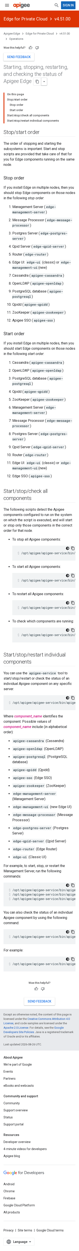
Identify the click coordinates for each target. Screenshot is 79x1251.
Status (8, 1117)
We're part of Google (18, 1064)
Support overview (16, 1110)
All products (12, 1212)
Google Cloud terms (50, 1230)
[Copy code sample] (72, 548)
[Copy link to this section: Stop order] (28, 178)
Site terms (25, 1230)
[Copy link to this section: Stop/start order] (44, 132)
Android (9, 1184)
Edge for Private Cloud (25, 19)
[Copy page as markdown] (37, 81)
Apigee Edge (12, 33)
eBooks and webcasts (19, 1085)
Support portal (13, 1124)
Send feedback (19, 57)
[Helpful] (30, 47)
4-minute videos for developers (25, 1149)
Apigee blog (12, 1156)
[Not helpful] (37, 47)
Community (12, 1103)
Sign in (68, 5)
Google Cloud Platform (19, 1205)
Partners (10, 1078)
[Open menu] (7, 5)
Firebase (9, 1198)
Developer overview (17, 1142)
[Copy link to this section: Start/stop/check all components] (36, 498)
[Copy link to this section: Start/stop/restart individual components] (36, 662)
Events (8, 1071)
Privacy (9, 1230)
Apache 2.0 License (16, 1027)
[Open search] (56, 5)
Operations (16, 38)
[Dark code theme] (67, 548)
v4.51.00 (62, 19)
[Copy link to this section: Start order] (29, 334)
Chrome (9, 1191)
